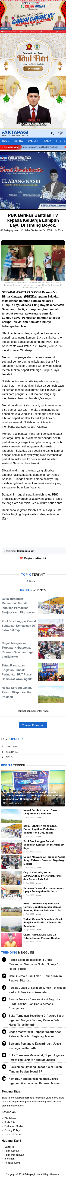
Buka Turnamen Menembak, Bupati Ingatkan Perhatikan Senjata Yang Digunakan (37, 1058)
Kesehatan (12, 752)
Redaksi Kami (12, 1162)
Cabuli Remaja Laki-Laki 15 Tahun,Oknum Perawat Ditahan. (35, 978)
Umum (38, 817)
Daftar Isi (9, 1146)
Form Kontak (11, 1150)
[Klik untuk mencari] (52, 133)
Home (5, 141)
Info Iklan (9, 1158)
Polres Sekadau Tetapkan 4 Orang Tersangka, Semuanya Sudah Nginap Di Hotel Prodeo (34, 964)
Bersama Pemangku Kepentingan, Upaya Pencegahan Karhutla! (35, 1046)
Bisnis (9, 757)
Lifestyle (11, 746)
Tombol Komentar (33, 725)
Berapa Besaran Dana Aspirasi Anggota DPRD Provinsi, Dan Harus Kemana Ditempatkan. (34, 1004)
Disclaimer (10, 1118)
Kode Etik (9, 1122)
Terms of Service (13, 1134)
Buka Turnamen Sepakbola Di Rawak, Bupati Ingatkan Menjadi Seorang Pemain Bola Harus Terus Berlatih (37, 1020)
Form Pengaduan (14, 1154)
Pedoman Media (13, 1126)
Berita (18, 141)
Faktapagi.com (32, 1174)
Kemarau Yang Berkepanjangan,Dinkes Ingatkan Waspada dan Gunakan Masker (35, 1081)
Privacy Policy (12, 1130)
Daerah (32, 141)
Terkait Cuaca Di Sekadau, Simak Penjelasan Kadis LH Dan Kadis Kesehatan (37, 990)
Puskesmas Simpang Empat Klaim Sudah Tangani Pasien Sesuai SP (35, 1069)
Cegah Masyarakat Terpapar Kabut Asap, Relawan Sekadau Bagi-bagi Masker (35, 1034)
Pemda (47, 141)
